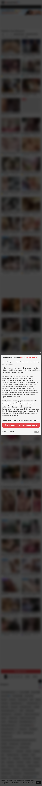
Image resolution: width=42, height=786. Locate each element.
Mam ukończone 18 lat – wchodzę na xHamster (21, 425)
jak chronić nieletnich (8, 431)
